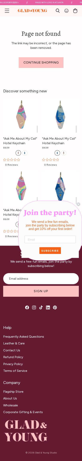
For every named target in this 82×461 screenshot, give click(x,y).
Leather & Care (14, 343)
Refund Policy (13, 357)
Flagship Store (13, 391)
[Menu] (7, 10)
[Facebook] (27, 307)
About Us (10, 398)
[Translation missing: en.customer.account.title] (66, 10)
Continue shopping (41, 62)
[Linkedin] (48, 307)
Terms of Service (15, 371)
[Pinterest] (55, 307)
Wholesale (10, 405)
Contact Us (11, 350)
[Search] (57, 10)
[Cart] (75, 10)
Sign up (41, 291)
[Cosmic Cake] (18, 153)
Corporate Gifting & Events (23, 412)
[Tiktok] (41, 307)
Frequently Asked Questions (23, 336)
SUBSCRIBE (50, 250)
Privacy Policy (13, 364)
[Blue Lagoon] (24, 153)
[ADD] (37, 129)
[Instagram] (34, 307)
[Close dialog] (78, 204)
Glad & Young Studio (46, 452)
